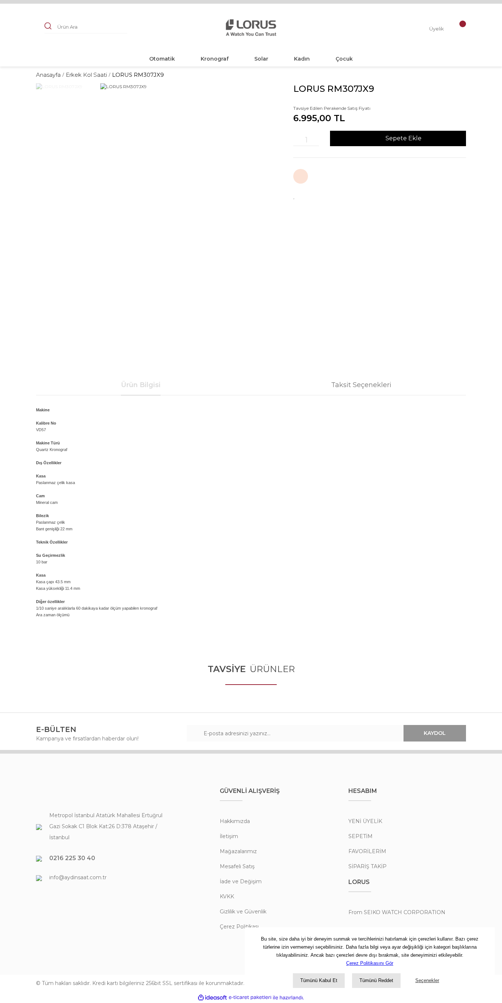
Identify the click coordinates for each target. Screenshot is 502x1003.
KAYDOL (435, 733)
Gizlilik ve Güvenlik (243, 911)
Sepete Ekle (404, 138)
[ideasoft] (212, 997)
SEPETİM (360, 836)
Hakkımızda (235, 821)
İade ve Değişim (241, 881)
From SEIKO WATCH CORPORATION (396, 912)
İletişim (229, 836)
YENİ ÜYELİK (365, 821)
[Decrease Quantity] (297, 140)
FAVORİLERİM (367, 851)
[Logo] (251, 27)
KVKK (227, 896)
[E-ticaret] (250, 997)
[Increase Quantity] (315, 140)
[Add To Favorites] (294, 195)
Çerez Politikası (239, 926)
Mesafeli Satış (237, 866)
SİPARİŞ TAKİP (367, 866)
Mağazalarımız (238, 851)
